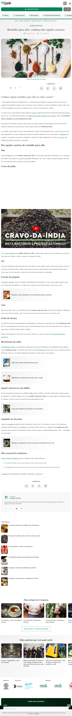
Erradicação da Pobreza (52, 15)
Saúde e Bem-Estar (24, 20)
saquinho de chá (13, 424)
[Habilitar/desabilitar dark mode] (10, 87)
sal (3, 266)
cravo (62, 137)
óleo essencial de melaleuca (10, 458)
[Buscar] (65, 3)
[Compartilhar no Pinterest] (60, 88)
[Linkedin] (16, 509)
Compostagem (20, 15)
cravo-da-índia (9, 253)
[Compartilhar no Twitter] (54, 88)
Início (16, 20)
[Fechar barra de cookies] (69, 713)
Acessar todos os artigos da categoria (36, 629)
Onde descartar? (33, 9)
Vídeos (6, 15)
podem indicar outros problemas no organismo (42, 116)
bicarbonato (41, 350)
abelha (9, 155)
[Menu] (70, 3)
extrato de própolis (8, 282)
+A (15, 88)
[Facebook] (6, 509)
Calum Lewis (35, 79)
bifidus (31, 393)
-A (19, 88)
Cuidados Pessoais (36, 20)
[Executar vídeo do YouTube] (36, 228)
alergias (67, 113)
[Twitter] (11, 509)
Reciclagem (34, 15)
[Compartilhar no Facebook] (47, 88)
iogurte (16, 393)
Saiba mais (36, 714)
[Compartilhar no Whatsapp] (41, 88)
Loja (68, 9)
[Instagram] (22, 509)
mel (41, 137)
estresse (34, 113)
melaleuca (63, 134)
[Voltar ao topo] (68, 706)
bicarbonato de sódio (8, 347)
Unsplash (43, 79)
